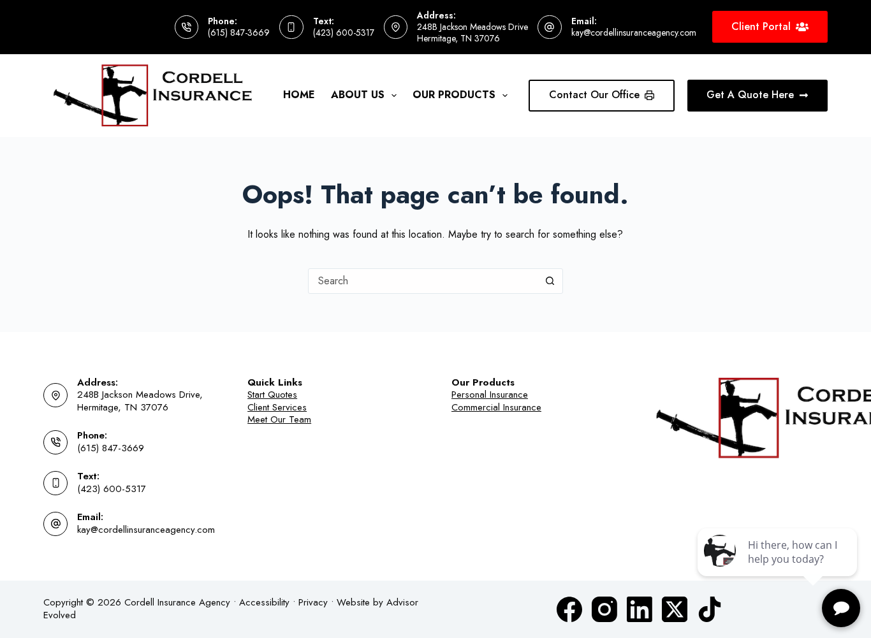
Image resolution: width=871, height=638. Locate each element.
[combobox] (423, 281)
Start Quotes (272, 395)
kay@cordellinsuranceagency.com (633, 32)
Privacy (313, 602)
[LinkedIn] (639, 609)
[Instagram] (604, 609)
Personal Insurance (489, 395)
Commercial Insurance (496, 407)
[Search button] (550, 281)
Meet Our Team (279, 419)
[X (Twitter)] (674, 609)
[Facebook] (569, 609)
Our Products (454, 94)
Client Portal (761, 26)
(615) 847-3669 (239, 32)
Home (299, 94)
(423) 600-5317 (343, 32)
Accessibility (264, 602)
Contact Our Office (594, 94)
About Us (357, 94)
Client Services (277, 407)
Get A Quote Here (750, 94)
